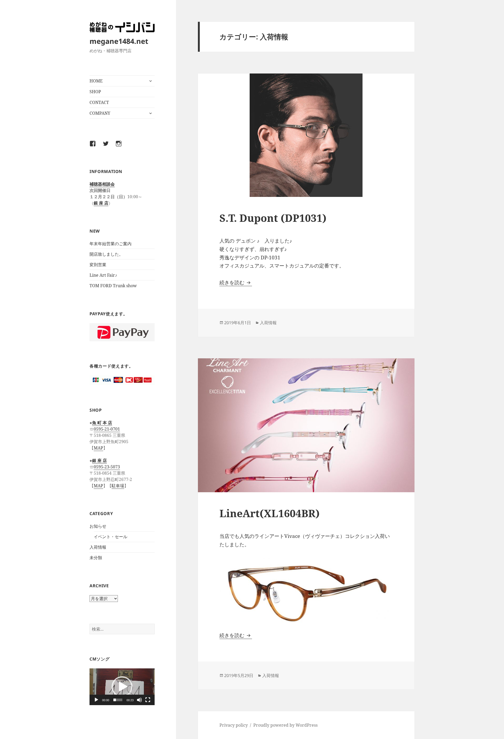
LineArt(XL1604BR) (269, 513)
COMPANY (100, 113)
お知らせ (98, 526)
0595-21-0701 (107, 429)
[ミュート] (139, 700)
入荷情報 (98, 547)
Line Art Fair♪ (103, 275)
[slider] (117, 700)
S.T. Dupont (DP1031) (273, 218)
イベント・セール (110, 536)
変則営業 (98, 265)
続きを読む (235, 282)
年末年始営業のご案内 (111, 244)
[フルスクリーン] (147, 700)
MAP (98, 448)
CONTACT (99, 102)
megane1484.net (119, 41)
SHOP (95, 92)
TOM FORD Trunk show (113, 286)
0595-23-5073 (107, 467)
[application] (122, 686)
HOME (96, 81)
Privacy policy (233, 725)
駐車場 (118, 486)
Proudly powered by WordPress (285, 725)
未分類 (96, 557)
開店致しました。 (106, 254)
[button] (122, 686)
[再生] (96, 700)
